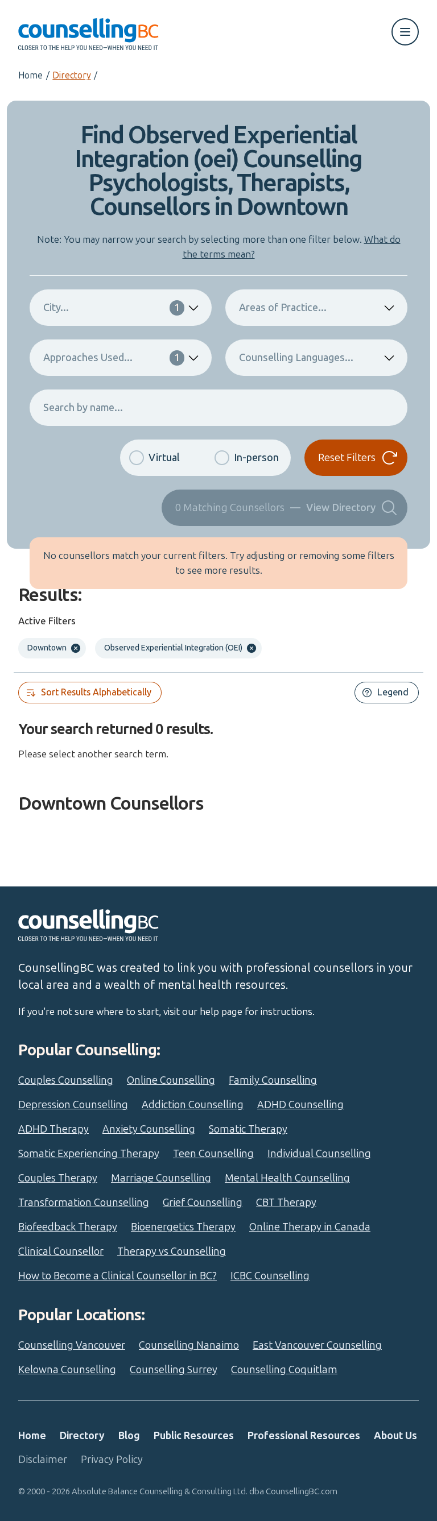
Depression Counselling (73, 1105)
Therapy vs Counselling (171, 1251)
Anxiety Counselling (148, 1129)
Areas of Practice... (283, 307)
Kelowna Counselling (67, 1369)
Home (30, 75)
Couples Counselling (65, 1080)
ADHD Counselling (300, 1105)
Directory (71, 75)
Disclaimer (42, 1459)
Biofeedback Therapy (67, 1227)
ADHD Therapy (53, 1129)
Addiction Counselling (193, 1105)
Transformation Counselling (83, 1202)
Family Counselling (273, 1080)
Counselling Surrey (173, 1369)
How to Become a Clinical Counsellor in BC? (117, 1276)
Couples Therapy (57, 1178)
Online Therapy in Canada (309, 1227)
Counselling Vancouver (71, 1345)
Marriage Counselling (161, 1178)
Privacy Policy (112, 1459)
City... (111, 307)
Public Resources (194, 1435)
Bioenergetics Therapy (183, 1227)
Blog (129, 1435)
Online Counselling (171, 1080)
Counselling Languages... (296, 357)
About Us (395, 1435)
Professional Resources (304, 1435)
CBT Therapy (286, 1202)
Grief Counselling (202, 1202)
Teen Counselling (213, 1153)
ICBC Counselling (270, 1276)
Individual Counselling (319, 1153)
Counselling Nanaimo (189, 1345)
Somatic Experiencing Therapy (88, 1153)
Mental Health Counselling (287, 1178)
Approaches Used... (111, 357)
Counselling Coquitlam (284, 1369)
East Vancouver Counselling (317, 1345)
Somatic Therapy (248, 1129)
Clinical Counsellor (61, 1251)
